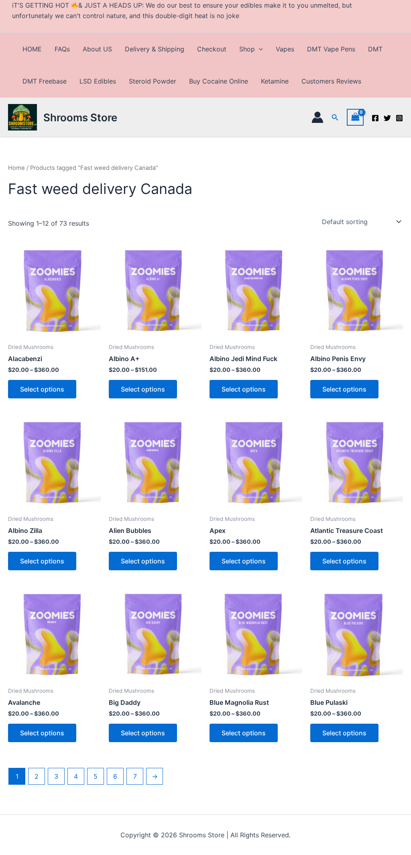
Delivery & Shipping (154, 49)
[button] (259, 49)
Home (16, 167)
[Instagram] (399, 118)
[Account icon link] (317, 117)
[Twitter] (387, 118)
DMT (375, 49)
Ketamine (275, 81)
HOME (32, 49)
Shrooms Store (80, 117)
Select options (42, 389)
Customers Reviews (331, 81)
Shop (247, 49)
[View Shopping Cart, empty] (355, 117)
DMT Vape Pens (331, 49)
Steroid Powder (152, 81)
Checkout (211, 49)
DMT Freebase (44, 81)
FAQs (62, 49)
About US (97, 49)
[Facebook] (375, 118)
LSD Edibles (97, 81)
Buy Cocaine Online (218, 81)
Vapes (285, 49)
